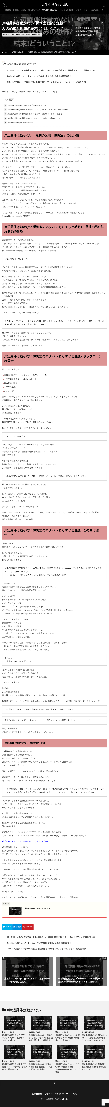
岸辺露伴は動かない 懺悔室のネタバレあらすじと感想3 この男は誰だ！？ (32, 118)
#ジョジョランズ (34, 10)
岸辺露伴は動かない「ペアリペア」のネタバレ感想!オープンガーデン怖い (14, 1037)
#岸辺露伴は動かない (49, 10)
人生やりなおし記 (55, 4)
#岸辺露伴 (37, 35)
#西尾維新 (95, 10)
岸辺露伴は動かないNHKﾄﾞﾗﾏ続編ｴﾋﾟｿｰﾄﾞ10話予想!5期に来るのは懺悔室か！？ (14, 1066)
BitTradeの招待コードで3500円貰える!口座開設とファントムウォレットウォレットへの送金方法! (46, 82)
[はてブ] (17, 927)
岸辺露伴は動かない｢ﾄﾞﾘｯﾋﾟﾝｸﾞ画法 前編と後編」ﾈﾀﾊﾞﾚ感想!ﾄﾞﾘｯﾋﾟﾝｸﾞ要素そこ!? (41, 1066)
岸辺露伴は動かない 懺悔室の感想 (19, 122)
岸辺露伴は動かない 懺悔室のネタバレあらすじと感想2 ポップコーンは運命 (33, 114)
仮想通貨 (7, 10)
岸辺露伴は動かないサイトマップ (37, 908)
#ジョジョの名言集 (66, 10)
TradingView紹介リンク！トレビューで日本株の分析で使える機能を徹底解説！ (39, 76)
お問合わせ (37, 1094)
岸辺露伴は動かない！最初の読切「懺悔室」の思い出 (25, 105)
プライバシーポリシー (54, 1094)
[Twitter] (7, 927)
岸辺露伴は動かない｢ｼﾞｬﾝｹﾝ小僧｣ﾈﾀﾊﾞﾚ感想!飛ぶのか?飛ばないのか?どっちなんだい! (94, 1037)
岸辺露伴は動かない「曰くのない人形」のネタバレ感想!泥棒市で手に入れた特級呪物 (41, 1037)
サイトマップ (72, 1094)
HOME (6, 52)
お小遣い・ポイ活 (19, 10)
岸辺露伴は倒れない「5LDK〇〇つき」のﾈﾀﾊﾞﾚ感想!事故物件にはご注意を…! (67, 1037)
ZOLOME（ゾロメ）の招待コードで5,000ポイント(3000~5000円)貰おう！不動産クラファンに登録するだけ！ (52, 70)
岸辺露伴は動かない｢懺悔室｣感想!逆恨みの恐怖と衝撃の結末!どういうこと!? (52, 52)
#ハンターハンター (82, 10)
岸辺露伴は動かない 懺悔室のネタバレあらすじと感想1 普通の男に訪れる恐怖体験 (36, 109)
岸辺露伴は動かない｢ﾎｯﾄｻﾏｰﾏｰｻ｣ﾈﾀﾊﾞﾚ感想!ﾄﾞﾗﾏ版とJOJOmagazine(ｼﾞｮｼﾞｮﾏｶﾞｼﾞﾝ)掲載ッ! (67, 1068)
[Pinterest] (28, 927)
